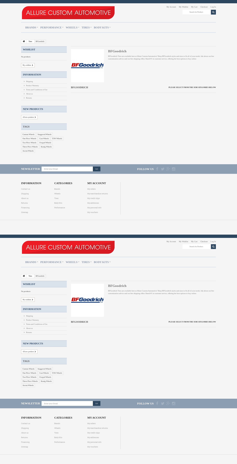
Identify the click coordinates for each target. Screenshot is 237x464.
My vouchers (92, 212)
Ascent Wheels (28, 151)
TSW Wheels (57, 138)
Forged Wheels (45, 143)
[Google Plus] (168, 169)
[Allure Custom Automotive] (68, 12)
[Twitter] (162, 169)
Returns (29, 98)
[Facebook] (157, 169)
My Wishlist (183, 7)
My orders (91, 189)
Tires (86, 27)
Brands (30, 27)
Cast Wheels (44, 138)
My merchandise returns (97, 193)
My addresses (93, 203)
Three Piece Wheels (30, 147)
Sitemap (24, 212)
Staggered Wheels (44, 134)
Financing (25, 207)
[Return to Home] (23, 41)
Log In (213, 7)
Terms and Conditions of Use (36, 90)
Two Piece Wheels (29, 143)
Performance (51, 27)
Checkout (204, 7)
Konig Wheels (46, 147)
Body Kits (101, 27)
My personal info (94, 207)
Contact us (25, 189)
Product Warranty (32, 86)
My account (96, 183)
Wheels (71, 27)
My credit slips (93, 198)
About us (29, 94)
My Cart (194, 7)
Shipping (29, 81)
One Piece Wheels (29, 138)
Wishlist (29, 49)
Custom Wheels (28, 134)
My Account (171, 7)
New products (33, 109)
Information (32, 74)
